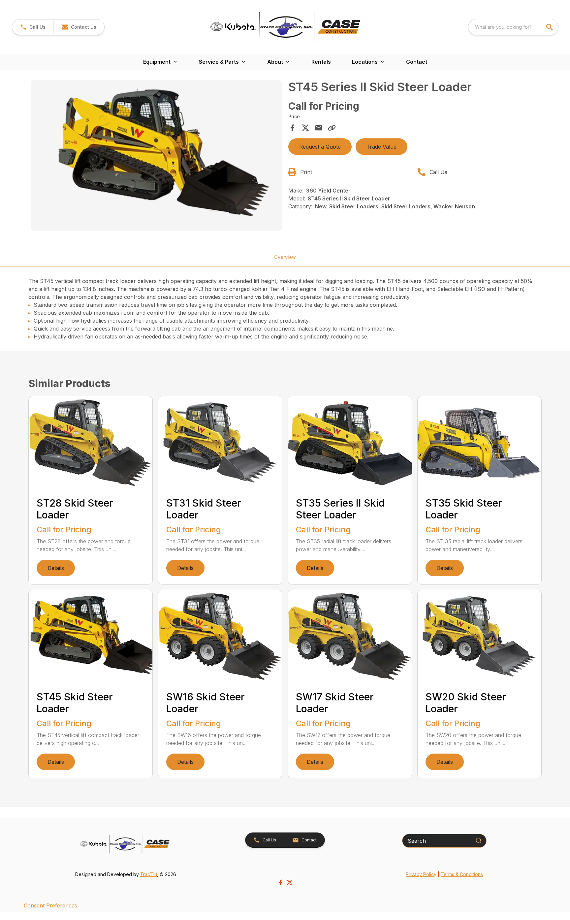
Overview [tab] (285, 257)
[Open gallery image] (156, 155)
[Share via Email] (319, 128)
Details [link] (56, 568)
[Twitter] (289, 882)
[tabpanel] (156, 156)
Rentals (321, 61)
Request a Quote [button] (320, 146)
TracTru (148, 874)
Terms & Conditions (462, 874)
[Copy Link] (332, 128)
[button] (32, 27)
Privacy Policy (421, 874)
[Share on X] (305, 128)
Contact (416, 61)
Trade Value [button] (381, 146)
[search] (550, 27)
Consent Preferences (50, 905)
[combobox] (513, 27)
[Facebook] (280, 882)
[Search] (479, 840)
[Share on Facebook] (292, 128)
